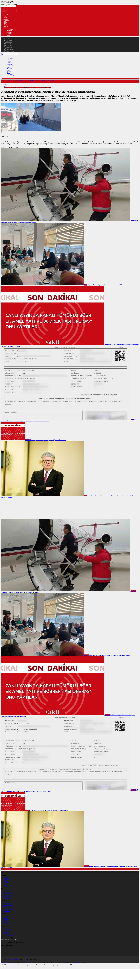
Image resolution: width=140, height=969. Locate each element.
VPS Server (78, 962)
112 (5, 143)
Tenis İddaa (7, 911)
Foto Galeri (8, 40)
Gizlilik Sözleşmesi (9, 923)
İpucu (8, 67)
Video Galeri (8, 42)
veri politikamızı (59, 965)
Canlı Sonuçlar (8, 890)
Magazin (6, 26)
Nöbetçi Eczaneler (8, 935)
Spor (5, 16)
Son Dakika (10, 29)
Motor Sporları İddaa (9, 909)
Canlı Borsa (9, 47)
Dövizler (6, 882)
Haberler (6, 878)
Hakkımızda (7, 916)
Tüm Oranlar (7, 898)
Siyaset (6, 19)
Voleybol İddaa (8, 906)
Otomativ (9, 32)
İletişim (6, 919)
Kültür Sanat (7, 25)
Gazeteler (7, 38)
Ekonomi (6, 20)
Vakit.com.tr (4, 962)
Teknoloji (9, 30)
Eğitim (5, 22)
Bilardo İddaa (7, 908)
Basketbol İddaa (8, 905)
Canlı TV (8, 43)
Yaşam (5, 17)
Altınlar (6, 883)
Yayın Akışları (9, 49)
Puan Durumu (7, 896)
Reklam (6, 921)
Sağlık (5, 23)
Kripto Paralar (7, 885)
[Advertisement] (13, 508)
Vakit (5, 84)
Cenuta (29, 962)
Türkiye (9, 35)
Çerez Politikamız (13, 959)
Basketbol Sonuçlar (9, 893)
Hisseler (6, 881)
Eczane (6, 933)
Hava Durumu (9, 45)
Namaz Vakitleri (10, 51)
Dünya (9, 33)
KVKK (6, 922)
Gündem (6, 14)
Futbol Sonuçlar (8, 895)
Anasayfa (3, 80)
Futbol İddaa (7, 903)
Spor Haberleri (7, 892)
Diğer (5, 27)
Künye (5, 918)
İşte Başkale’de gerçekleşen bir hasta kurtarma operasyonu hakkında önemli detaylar (32, 80)
